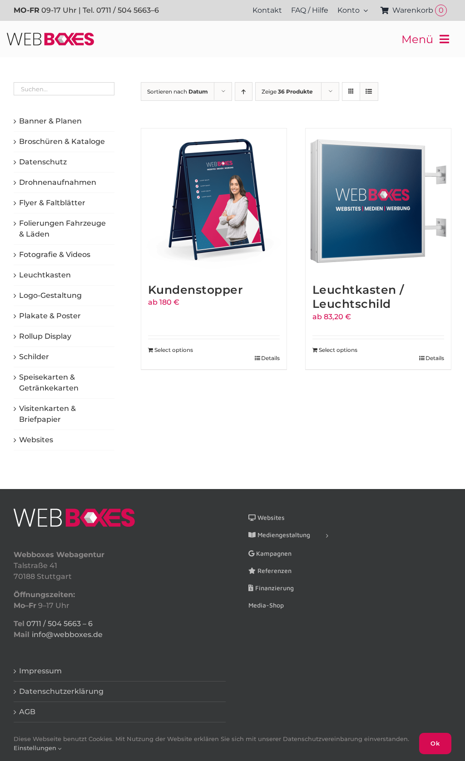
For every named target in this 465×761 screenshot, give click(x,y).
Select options (173, 349)
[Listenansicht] (369, 91)
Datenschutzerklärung (61, 691)
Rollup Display (45, 336)
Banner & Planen (50, 121)
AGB (27, 711)
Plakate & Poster (50, 315)
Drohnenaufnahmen (57, 182)
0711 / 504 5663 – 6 (59, 623)
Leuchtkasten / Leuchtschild (358, 297)
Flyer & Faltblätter (52, 202)
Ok (435, 743)
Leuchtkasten (45, 275)
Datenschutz (43, 162)
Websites (36, 439)
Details (270, 358)
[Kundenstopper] (214, 201)
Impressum (40, 671)
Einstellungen (36, 747)
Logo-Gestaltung (50, 295)
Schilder (34, 356)
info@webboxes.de (67, 634)
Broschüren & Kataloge (62, 141)
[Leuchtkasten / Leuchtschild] (378, 201)
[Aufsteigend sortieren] (243, 91)
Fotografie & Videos (54, 254)
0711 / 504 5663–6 (127, 10)
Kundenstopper (195, 289)
